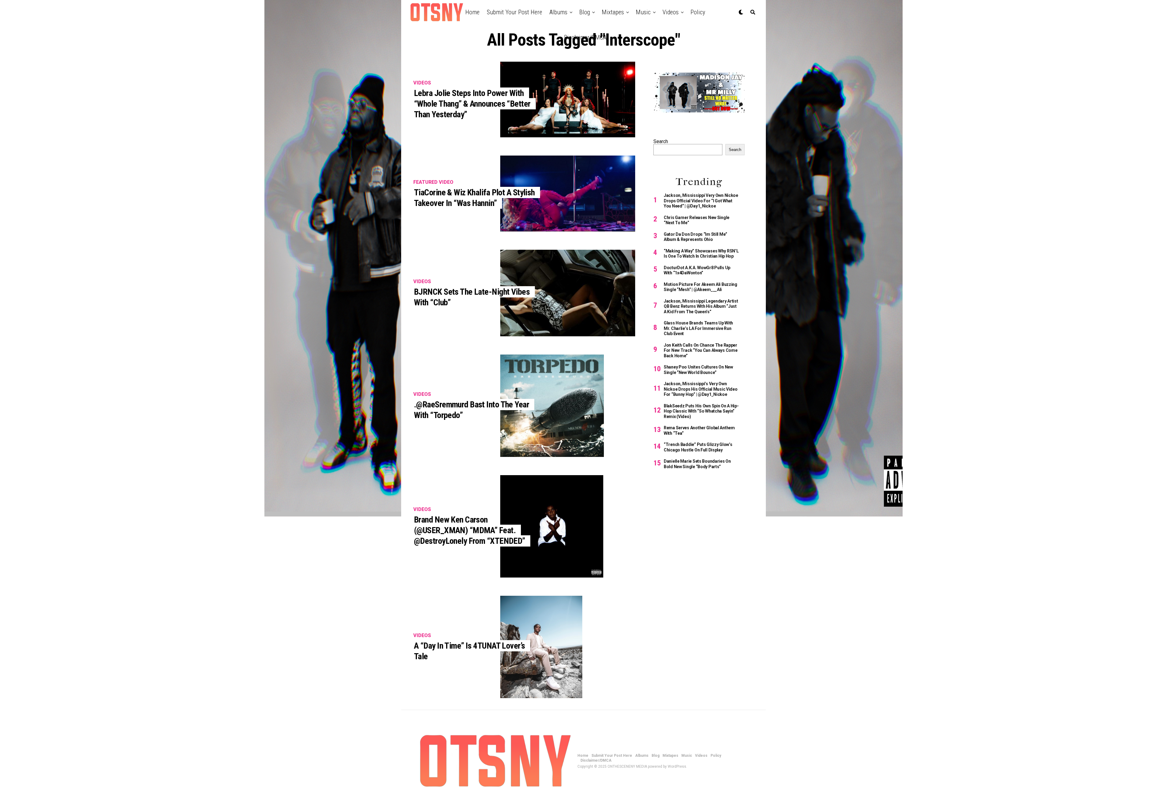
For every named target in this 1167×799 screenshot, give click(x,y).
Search (660, 141)
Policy (697, 12)
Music (643, 12)
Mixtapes (613, 12)
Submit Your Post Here (514, 12)
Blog (584, 12)
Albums (558, 12)
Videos (671, 12)
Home (472, 12)
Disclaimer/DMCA (585, 37)
